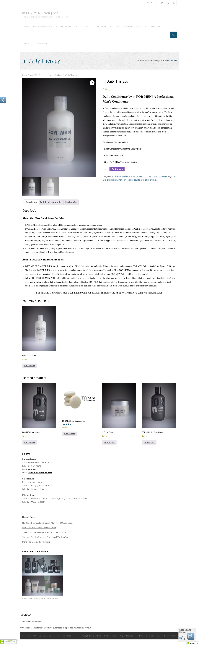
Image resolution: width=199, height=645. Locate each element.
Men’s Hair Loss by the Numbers (36, 542)
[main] (140, 129)
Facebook (130, 636)
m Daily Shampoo (101, 292)
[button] (92, 82)
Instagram (141, 636)
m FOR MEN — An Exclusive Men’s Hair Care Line (40, 598)
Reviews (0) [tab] (70, 202)
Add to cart (117, 169)
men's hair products (149, 180)
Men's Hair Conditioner (158, 176)
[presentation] (140, 129)
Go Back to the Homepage (148, 60)
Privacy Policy (86, 636)
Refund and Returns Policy (106, 636)
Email (159, 636)
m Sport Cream (124, 292)
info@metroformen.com (40, 473)
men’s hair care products (146, 286)
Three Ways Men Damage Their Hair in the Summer (44, 532)
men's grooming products (129, 180)
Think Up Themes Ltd (42, 636)
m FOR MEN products (127, 270)
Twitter (151, 636)
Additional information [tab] (51, 202)
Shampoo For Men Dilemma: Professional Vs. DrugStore (45, 537)
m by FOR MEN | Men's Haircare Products (45, 75)
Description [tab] (31, 202)
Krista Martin (96, 266)
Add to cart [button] (29, 365)
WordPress (66, 636)
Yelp (121, 636)
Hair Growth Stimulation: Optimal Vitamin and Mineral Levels (47, 523)
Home (24, 75)
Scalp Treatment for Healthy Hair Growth (39, 528)
